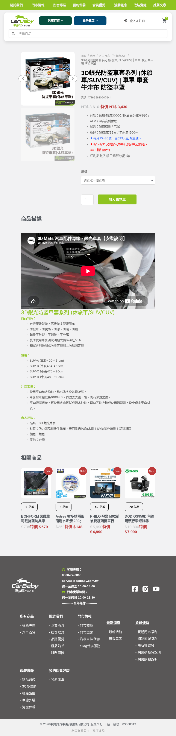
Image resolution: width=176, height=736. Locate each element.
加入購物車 (117, 199)
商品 (93, 56)
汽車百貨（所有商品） (113, 56)
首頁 (84, 56)
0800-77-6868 (71, 575)
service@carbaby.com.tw (80, 580)
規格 (84, 171)
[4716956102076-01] (47, 79)
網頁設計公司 (80, 730)
